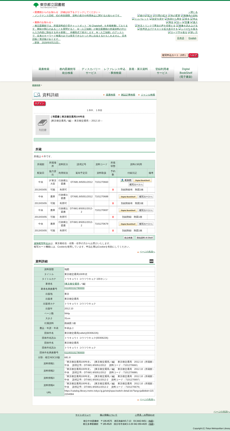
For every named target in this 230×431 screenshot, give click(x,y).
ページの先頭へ (147, 251)
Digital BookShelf (142, 180)
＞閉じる (193, 12)
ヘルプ (193, 55)
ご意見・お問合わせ (145, 415)
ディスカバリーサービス (91, 71)
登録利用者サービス (162, 71)
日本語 (180, 38)
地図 (151, 421)
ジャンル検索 (148, 94)
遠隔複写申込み (42, 243)
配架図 (128, 180)
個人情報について (108, 415)
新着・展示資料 (138, 69)
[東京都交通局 (71, 283)
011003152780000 (74, 288)
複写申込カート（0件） (174, 55)
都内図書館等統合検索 (67, 71)
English (192, 38)
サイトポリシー (83, 415)
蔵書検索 (44, 69)
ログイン (39, 103)
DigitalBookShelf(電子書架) (186, 73)
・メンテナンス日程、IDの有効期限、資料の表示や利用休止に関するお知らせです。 (77, 15)
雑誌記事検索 (128, 94)
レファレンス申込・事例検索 (114, 71)
